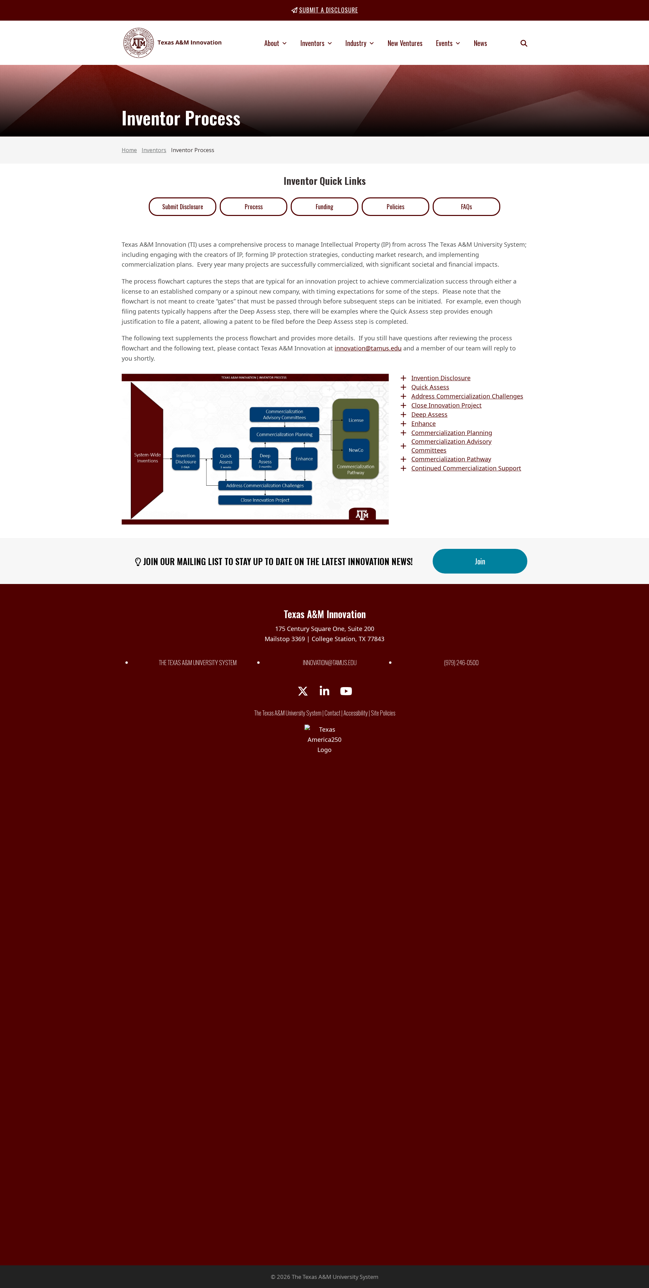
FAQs (466, 206)
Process (254, 206)
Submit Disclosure (182, 206)
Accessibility (355, 712)
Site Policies (383, 712)
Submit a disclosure (328, 9)
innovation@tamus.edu (368, 348)
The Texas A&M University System (198, 662)
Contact (332, 712)
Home (129, 150)
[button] (524, 43)
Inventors (154, 150)
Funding (324, 206)
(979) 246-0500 (461, 662)
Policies (395, 206)
